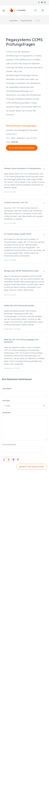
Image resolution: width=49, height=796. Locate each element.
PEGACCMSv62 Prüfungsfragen (21, 126)
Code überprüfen (9, 444)
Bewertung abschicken (31, 467)
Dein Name (7, 388)
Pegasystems (26, 20)
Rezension (7, 412)
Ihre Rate (6, 401)
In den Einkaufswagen (22, 148)
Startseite (13, 20)
